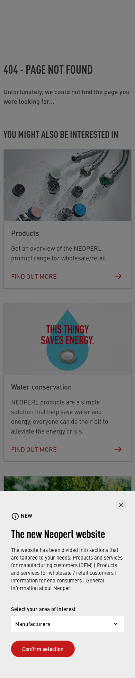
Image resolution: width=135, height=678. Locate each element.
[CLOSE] (121, 504)
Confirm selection (43, 648)
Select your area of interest (43, 609)
